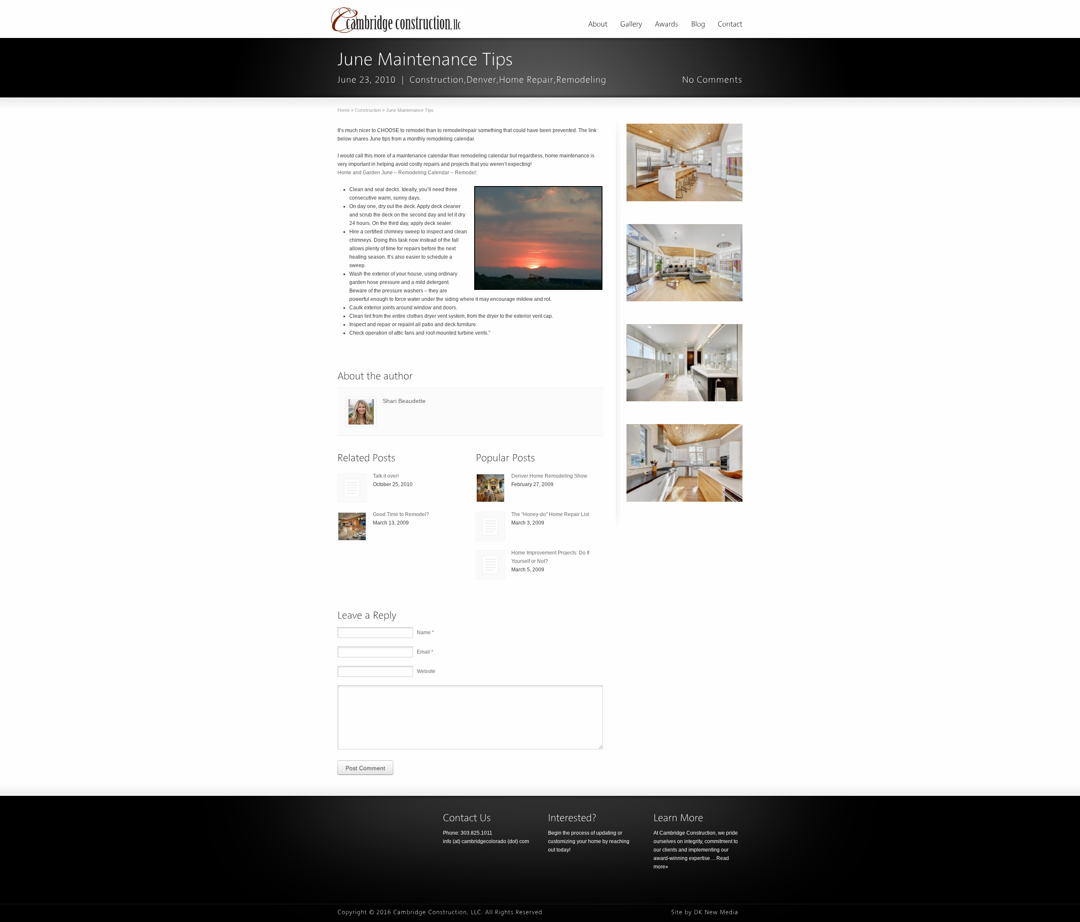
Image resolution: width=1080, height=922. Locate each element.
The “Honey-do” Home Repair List (550, 514)
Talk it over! (386, 476)
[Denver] (482, 79)
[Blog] (698, 25)
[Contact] (730, 25)
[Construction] (437, 79)
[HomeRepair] (526, 79)
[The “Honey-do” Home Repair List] (490, 526)
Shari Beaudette (404, 400)
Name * (425, 632)
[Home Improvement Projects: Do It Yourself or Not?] (490, 564)
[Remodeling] (581, 79)
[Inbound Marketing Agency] (716, 912)
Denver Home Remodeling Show (549, 476)
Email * (425, 652)
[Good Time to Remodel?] (352, 526)
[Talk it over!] (352, 488)
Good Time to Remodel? (401, 514)
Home (344, 110)
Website (426, 671)
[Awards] (666, 25)
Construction (368, 110)
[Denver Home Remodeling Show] (490, 488)
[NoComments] (712, 79)
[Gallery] (631, 25)
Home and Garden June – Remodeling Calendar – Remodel (407, 173)
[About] (598, 25)
